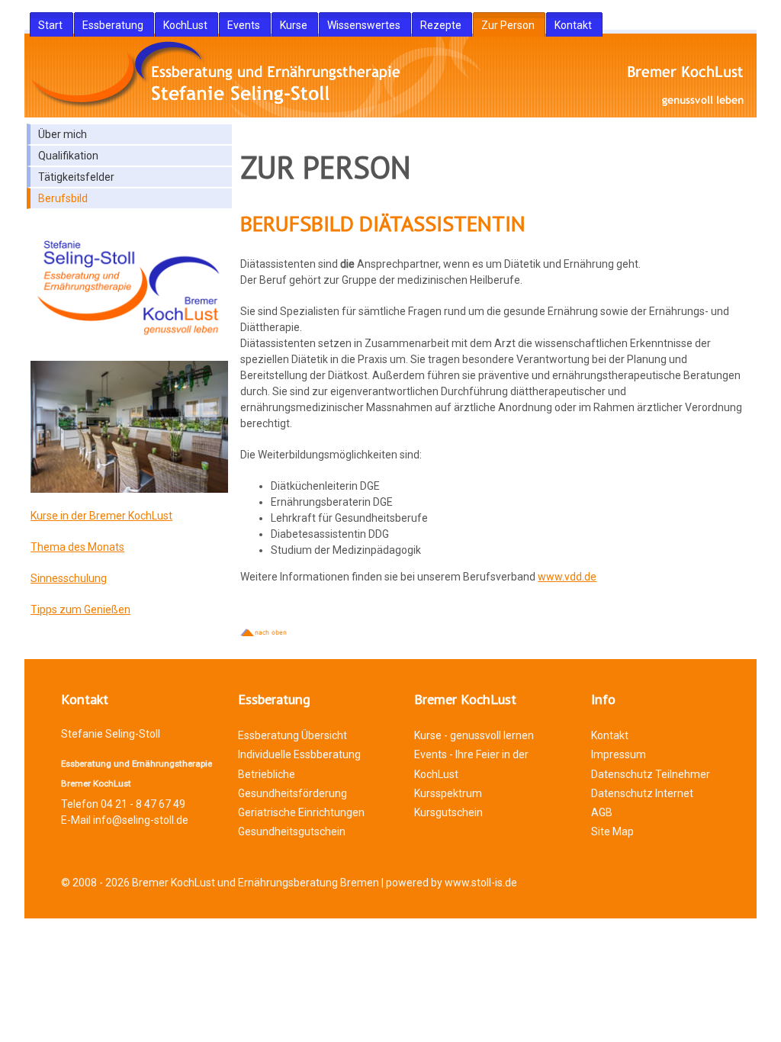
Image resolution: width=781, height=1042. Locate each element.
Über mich (62, 134)
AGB (601, 812)
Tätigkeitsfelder (76, 177)
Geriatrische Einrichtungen (301, 812)
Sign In (53, 932)
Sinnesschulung (69, 578)
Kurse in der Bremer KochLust (101, 516)
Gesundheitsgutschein (292, 831)
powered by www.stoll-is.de (451, 882)
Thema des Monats (77, 547)
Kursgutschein (448, 812)
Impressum (618, 754)
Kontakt (609, 735)
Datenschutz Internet (642, 793)
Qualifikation (68, 156)
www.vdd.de (567, 577)
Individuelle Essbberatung (299, 754)
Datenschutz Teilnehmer (650, 774)
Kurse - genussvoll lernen (474, 735)
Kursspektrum (448, 793)
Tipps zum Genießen (80, 609)
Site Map (612, 831)
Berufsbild (63, 198)
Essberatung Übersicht (292, 735)
